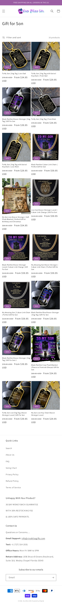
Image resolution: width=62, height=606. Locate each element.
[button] (3, 11)
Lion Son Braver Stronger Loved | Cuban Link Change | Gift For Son (44, 211)
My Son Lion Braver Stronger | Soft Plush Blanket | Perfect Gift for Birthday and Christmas (15, 219)
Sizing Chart (11, 468)
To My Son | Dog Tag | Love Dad (14, 73)
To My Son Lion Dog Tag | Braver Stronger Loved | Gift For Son (14, 414)
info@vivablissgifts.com (33, 538)
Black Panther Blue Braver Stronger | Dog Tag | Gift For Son (45, 313)
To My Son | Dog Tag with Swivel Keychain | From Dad (43, 74)
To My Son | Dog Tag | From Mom (43, 119)
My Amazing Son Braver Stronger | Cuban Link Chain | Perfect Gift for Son (44, 267)
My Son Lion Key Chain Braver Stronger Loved (43, 414)
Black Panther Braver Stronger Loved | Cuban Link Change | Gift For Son (15, 267)
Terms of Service (13, 487)
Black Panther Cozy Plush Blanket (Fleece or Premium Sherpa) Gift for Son (45, 367)
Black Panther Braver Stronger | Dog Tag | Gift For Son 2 (16, 359)
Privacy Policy (12, 474)
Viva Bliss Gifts (27, 601)
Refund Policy (12, 481)
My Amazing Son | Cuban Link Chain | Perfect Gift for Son (16, 313)
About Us (10, 454)
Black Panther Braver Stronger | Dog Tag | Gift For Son (16, 120)
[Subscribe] (53, 577)
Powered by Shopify (38, 601)
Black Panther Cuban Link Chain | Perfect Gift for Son (44, 165)
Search (9, 448)
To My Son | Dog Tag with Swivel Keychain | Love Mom (14, 165)
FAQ (7, 461)
